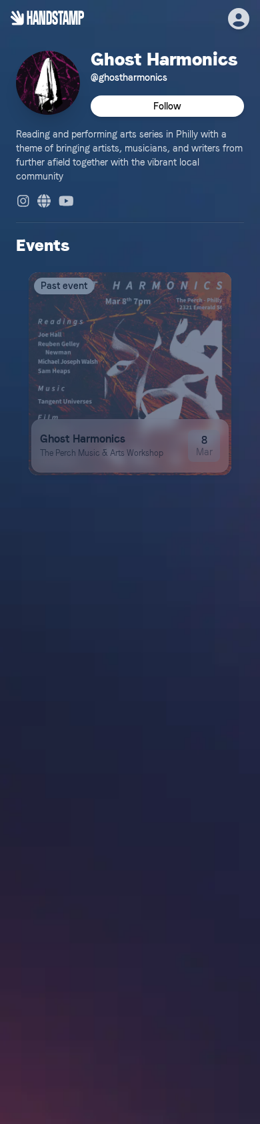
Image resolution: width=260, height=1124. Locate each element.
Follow (167, 106)
